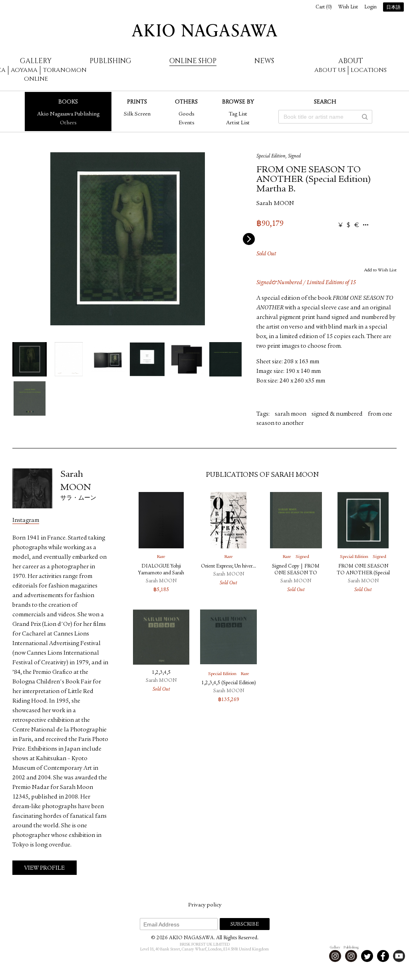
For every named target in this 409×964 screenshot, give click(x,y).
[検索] (364, 117)
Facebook (383, 956)
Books (68, 102)
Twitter (367, 956)
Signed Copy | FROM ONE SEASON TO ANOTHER (296, 573)
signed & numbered (337, 414)
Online (36, 79)
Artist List (238, 123)
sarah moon (290, 414)
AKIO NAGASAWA (204, 30)
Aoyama (24, 70)
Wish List (348, 7)
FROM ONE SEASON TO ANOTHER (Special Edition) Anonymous (363, 573)
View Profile (44, 868)
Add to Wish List (380, 270)
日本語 (393, 7)
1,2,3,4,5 (161, 672)
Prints (137, 102)
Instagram (25, 521)
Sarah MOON (275, 204)
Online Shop (192, 61)
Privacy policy (204, 905)
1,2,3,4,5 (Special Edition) (228, 683)
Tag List (238, 114)
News (264, 61)
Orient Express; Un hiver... (228, 566)
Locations (369, 70)
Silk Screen (137, 114)
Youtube (399, 956)
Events (186, 123)
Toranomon (65, 70)
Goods (186, 114)
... (365, 225)
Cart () (324, 7)
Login (370, 7)
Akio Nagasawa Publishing (68, 114)
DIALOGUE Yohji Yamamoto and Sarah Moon (161, 573)
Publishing (110, 61)
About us (329, 70)
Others (68, 123)
